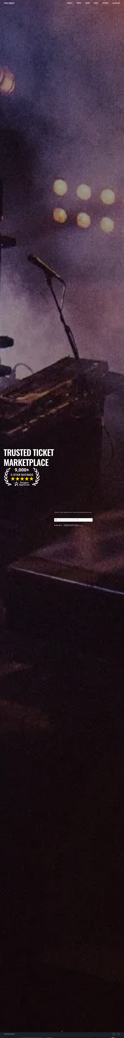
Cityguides (105, 3)
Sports (96, 3)
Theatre (79, 3)
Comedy (87, 3)
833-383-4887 (116, 3)
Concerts (69, 3)
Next (118, 1034)
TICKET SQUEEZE (9, 3)
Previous (113, 1034)
